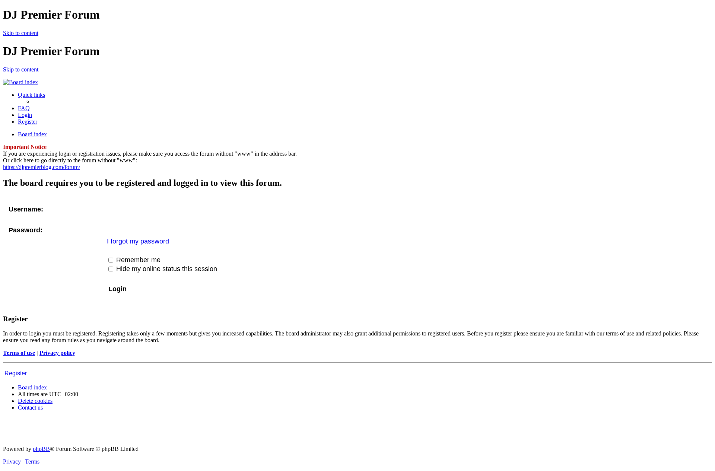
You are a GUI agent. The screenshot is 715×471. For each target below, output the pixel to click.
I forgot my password (138, 241)
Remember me (137, 260)
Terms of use (19, 353)
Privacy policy (57, 353)
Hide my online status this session (165, 269)
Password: (25, 230)
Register (15, 373)
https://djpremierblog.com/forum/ (41, 167)
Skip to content (20, 33)
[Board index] (20, 82)
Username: (26, 209)
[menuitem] (24, 108)
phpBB (41, 449)
